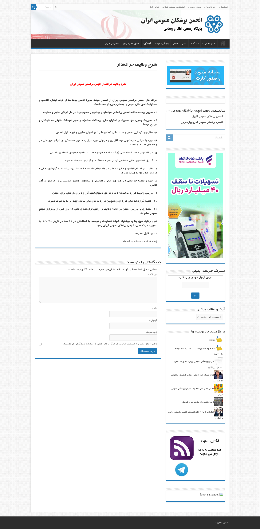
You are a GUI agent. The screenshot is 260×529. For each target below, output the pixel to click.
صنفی (175, 43)
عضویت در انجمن (131, 43)
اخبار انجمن (210, 43)
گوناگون (147, 43)
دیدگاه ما (195, 43)
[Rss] (56, 7)
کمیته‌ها (224, 7)
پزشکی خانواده (161, 43)
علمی (184, 43)
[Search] (33, 7)
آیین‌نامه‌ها (211, 7)
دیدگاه (152, 274)
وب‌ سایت (151, 332)
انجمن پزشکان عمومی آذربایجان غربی (202, 122)
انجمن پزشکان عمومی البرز (207, 116)
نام (154, 308)
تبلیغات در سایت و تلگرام (174, 7)
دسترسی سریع (112, 43)
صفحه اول (223, 43)
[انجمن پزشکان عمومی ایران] (130, 24)
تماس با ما (154, 7)
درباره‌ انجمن (195, 7)
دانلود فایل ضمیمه (146, 233)
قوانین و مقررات (222, 523)
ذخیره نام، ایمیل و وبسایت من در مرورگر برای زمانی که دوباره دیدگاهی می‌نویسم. (110, 344)
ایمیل (153, 320)
